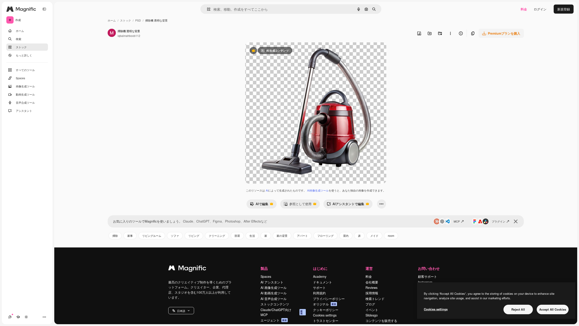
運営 (369, 268)
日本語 (181, 311)
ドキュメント (322, 282)
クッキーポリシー (325, 309)
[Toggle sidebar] (44, 9)
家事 (130, 235)
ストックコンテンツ (275, 304)
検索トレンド (374, 298)
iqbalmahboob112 (129, 36)
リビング (193, 235)
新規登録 (563, 9)
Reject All (518, 309)
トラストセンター (325, 320)
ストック (125, 20)
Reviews (371, 287)
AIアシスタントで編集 (345, 204)
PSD (138, 20)
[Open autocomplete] (207, 9)
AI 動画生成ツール (274, 293)
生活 (252, 235)
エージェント (274, 320)
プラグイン (498, 221)
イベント (371, 309)
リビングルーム (151, 235)
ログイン (540, 9)
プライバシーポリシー (329, 298)
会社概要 (371, 282)
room (391, 235)
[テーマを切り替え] (26, 317)
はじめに (320, 268)
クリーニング (217, 235)
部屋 (237, 235)
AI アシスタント (272, 282)
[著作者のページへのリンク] (112, 33)
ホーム (112, 20)
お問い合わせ (429, 268)
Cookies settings (325, 315)
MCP (457, 221)
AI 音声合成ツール (274, 298)
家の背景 (282, 235)
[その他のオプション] (450, 33)
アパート (302, 235)
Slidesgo (371, 315)
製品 (264, 268)
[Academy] (18, 317)
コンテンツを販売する (381, 320)
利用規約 (319, 293)
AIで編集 (259, 204)
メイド (374, 235)
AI (267, 190)
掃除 (115, 235)
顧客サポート (427, 276)
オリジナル (324, 304)
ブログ (370, 304)
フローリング (325, 235)
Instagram (425, 282)
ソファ (175, 235)
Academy (319, 276)
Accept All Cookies (552, 309)
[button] (181, 310)
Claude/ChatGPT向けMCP (282, 312)
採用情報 (371, 293)
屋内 (346, 235)
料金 (524, 9)
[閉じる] (515, 221)
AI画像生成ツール (318, 190)
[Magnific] (187, 269)
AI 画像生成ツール (274, 287)
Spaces (266, 276)
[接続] (10, 317)
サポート (319, 287)
